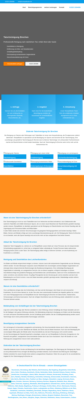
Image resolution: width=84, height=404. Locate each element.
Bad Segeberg (53, 370)
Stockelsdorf (65, 377)
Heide (50, 372)
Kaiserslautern (65, 397)
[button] (58, 7)
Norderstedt (57, 374)
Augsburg (26, 383)
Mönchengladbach (44, 383)
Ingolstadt (12, 393)
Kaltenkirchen (14, 374)
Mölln (36, 374)
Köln (27, 379)
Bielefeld (60, 381)
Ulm (36, 393)
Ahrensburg (24, 370)
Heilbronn (41, 393)
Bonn (65, 381)
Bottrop (14, 395)
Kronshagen (24, 374)
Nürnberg (33, 381)
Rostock (73, 386)
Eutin (17, 372)
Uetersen (73, 377)
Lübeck (31, 374)
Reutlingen (21, 395)
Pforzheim (48, 393)
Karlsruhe (19, 383)
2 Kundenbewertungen (6, 381)
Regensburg (52, 390)
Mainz (54, 386)
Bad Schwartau (43, 370)
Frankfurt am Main (36, 379)
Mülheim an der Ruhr (69, 388)
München (22, 379)
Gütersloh (43, 397)
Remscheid (64, 395)
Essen (72, 379)
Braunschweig (71, 383)
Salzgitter (31, 397)
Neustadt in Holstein (45, 374)
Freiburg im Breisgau (39, 386)
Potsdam (20, 388)
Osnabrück (13, 390)
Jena (20, 397)
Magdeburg (27, 386)
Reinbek (24, 377)
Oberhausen (66, 386)
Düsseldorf (52, 379)
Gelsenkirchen (55, 383)
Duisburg (39, 381)
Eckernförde (71, 370)
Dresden (19, 381)
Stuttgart (45, 379)
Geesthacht (30, 372)
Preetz (71, 374)
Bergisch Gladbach (54, 395)
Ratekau (18, 377)
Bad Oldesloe (33, 370)
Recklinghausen (13, 397)
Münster (70, 381)
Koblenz (44, 395)
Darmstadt (37, 390)
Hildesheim (51, 397)
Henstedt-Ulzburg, (59, 372)
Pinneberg (65, 374)
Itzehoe (73, 372)
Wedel (12, 379)
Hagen (15, 388)
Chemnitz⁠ (11, 386)
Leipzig (59, 379)
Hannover (26, 381)
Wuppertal (53, 381)
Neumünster (15, 370)
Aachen (63, 383)
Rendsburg (31, 377)
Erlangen (28, 395)
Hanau (58, 397)
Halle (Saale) (19, 386)
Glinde (37, 372)
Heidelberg (29, 390)
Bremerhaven (36, 395)
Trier (70, 395)
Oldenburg (58, 388)
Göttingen (71, 393)
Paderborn (65, 390)
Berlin (16, 379)
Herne (59, 390)
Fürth (32, 393)
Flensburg (23, 372)
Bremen (13, 381)
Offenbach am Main (23, 393)
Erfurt (59, 386)
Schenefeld (39, 377)
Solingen (45, 390)
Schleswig (46, 377)
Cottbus (73, 397)
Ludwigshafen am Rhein (46, 388)
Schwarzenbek (55, 377)
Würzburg (56, 393)
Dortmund (66, 379)
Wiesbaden (33, 383)
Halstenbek (44, 372)
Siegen (37, 397)
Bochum (46, 381)
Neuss (71, 390)
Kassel (10, 388)
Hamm (35, 388)
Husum (67, 372)
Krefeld (49, 386)
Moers (25, 397)
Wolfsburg (63, 393)
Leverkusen (22, 390)
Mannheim (11, 383)
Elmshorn (11, 372)
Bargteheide (63, 370)
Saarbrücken (28, 388)
